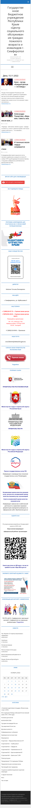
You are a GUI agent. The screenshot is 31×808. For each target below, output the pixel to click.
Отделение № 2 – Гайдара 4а (9, 746)
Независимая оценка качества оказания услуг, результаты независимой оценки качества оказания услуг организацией (15, 494)
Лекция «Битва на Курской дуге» (10, 659)
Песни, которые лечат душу (8, 649)
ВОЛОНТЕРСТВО (6, 720)
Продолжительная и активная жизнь (11, 764)
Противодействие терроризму (9, 767)
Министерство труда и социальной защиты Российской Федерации (15, 450)
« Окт (2, 696)
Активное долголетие (7, 717)
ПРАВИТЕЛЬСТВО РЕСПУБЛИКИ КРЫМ (15, 387)
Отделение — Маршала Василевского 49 (12, 740)
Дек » (6, 696)
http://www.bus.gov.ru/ (22, 510)
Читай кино (4, 640)
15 (8, 687)
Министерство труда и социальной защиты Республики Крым (15, 407)
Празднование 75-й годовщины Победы (12, 761)
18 (19, 687)
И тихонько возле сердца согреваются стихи (15, 145)
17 (15, 687)
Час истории (4, 780)
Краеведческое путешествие (9, 735)
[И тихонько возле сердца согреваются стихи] (7, 142)
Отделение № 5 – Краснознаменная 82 (11, 752)
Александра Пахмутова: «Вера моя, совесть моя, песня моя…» (15, 117)
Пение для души (5, 758)
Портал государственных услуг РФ (15, 471)
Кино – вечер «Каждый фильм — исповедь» (21, 84)
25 (19, 691)
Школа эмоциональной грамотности (11, 654)
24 (15, 691)
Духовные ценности (6, 729)
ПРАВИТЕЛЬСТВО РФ (15, 428)
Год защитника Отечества (8, 726)
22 (8, 691)
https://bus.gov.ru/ (20, 567)
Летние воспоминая (6, 645)
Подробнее (15, 364)
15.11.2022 (4, 89)
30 (12, 694)
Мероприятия (5, 738)
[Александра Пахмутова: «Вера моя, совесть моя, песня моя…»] (7, 113)
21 (4, 691)
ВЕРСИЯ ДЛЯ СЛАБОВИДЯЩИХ (14, 182)
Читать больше (7, 104)
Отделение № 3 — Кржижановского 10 (11, 749)
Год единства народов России (9, 723)
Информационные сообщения (9, 732)
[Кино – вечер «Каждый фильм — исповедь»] (7, 82)
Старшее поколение (19, 79)
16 (12, 687)
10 (15, 684)
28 (4, 694)
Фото (2, 777)
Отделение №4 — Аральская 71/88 (11, 755)
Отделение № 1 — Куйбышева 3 (10, 743)
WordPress (7, 801)
